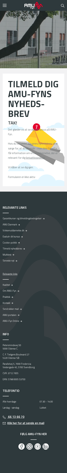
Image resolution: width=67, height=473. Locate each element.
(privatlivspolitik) (35, 158)
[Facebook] (21, 446)
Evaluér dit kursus (11, 236)
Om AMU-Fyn (9, 291)
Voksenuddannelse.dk (13, 230)
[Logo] (33, 5)
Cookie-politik (10, 242)
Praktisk (6, 297)
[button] (12, 5)
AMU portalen (9, 315)
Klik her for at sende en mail (25, 423)
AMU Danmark (10, 224)
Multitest (7, 254)
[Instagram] (29, 446)
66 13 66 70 (15, 417)
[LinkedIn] (46, 446)
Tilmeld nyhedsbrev (12, 248)
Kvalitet (6, 285)
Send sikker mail (11, 309)
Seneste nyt (8, 260)
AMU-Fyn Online (11, 321)
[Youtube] (37, 446)
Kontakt (6, 303)
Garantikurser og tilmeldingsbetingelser (22, 218)
